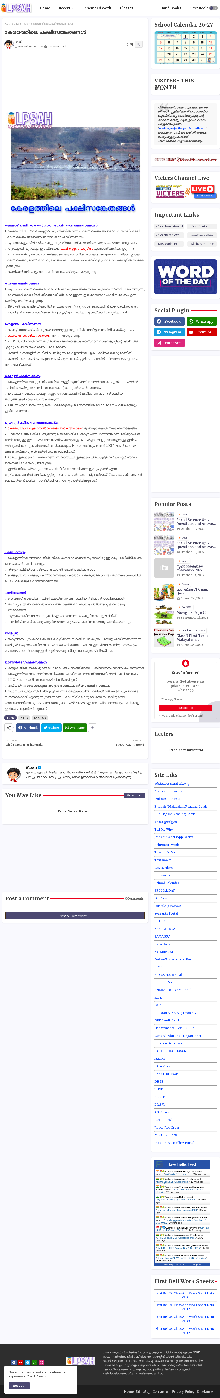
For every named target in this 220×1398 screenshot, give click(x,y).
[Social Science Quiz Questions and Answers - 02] (164, 545)
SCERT (159, 1097)
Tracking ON (194, 1264)
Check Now (35, 1376)
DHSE (158, 1081)
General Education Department (177, 1036)
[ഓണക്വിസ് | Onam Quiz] (164, 591)
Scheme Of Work (96, 8)
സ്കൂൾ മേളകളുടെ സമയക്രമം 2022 (189, 568)
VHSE (158, 1089)
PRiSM (159, 1104)
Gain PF (160, 1005)
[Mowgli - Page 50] (164, 614)
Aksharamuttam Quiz (204, 244)
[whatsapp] (34, 1362)
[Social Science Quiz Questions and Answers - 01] (164, 521)
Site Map (143, 1392)
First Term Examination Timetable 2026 (177, 1210)
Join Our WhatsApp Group (173, 837)
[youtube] (20, 1362)
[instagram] (41, 1362)
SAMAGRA (162, 936)
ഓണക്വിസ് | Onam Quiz (192, 591)
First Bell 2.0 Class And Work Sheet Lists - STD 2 (185, 1307)
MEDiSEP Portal (166, 1135)
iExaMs (159, 1059)
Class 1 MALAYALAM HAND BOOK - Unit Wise (181, 1258)
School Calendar (166, 883)
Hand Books (170, 8)
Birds (24, 718)
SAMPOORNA (164, 929)
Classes (126, 8)
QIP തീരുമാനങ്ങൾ (167, 906)
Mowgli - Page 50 (191, 613)
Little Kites (162, 1066)
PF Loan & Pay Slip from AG (175, 1013)
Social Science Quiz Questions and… (176, 1238)
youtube (205, 332)
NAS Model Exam (170, 244)
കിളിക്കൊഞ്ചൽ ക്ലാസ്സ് (171, 784)
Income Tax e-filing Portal (174, 1143)
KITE (158, 998)
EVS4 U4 (22, 24)
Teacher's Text (165, 852)
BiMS (158, 967)
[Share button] (92, 727)
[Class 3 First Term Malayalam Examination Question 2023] (164, 637)
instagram (172, 343)
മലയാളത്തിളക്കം (166, 822)
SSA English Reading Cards (174, 814)
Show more (134, 795)
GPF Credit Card (166, 1020)
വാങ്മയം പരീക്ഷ (202, 235)
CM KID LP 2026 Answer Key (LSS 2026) (178, 1248)
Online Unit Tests (167, 799)
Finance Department (170, 1043)
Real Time (181, 1264)
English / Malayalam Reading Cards (180, 806)
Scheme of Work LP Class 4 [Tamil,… (182, 1229)
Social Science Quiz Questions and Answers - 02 (196, 545)
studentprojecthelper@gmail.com (182, 128)
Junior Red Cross (166, 1127)
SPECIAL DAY (164, 890)
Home (45, 8)
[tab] (44, 8)
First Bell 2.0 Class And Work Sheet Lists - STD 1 (185, 1295)
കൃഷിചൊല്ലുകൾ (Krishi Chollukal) (176, 1199)
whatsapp (205, 321)
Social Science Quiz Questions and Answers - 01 (196, 522)
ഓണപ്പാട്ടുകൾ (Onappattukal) (173, 1182)
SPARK (159, 921)
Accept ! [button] (19, 1385)
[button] (213, 8)
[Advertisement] (75, 82)
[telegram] (27, 1362)
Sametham (162, 944)
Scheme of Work (166, 845)
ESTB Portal (163, 1120)
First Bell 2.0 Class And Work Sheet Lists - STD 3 (185, 1319)
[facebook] (14, 1362)
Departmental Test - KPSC (174, 1028)
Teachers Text (168, 235)
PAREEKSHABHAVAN (170, 1051)
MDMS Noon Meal (168, 975)
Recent (64, 8)
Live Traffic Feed (182, 1164)
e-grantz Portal (166, 913)
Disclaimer (206, 1392)
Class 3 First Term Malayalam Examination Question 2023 (195, 638)
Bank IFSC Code (166, 1074)
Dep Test (161, 898)
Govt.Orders (163, 868)
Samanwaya (163, 952)
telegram (172, 332)
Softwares (162, 875)
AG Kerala (161, 1112)
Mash (31, 767)
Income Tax (163, 982)
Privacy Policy (183, 1392)
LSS (148, 8)
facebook (172, 321)
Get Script (169, 1264)
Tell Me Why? (164, 829)
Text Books (200, 8)
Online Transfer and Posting (176, 959)
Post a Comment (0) (75, 916)
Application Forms (168, 791)
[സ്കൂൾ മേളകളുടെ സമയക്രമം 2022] (164, 568)
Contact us (161, 1392)
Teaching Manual (170, 226)
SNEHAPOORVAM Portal (172, 990)
